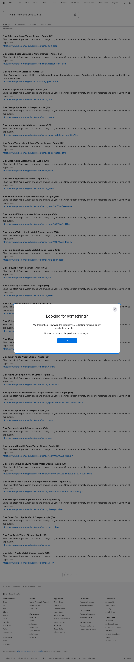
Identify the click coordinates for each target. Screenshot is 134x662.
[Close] (115, 309)
